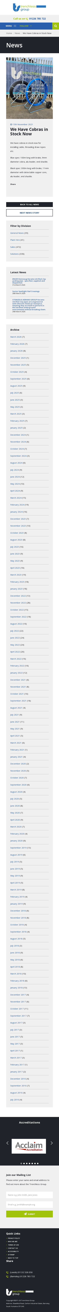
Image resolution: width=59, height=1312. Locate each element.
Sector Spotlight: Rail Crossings (26, 291)
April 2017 (15, 1050)
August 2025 (16, 385)
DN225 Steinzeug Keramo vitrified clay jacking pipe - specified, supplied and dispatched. (29, 281)
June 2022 (15, 637)
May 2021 (15, 728)
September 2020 (18, 784)
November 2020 (18, 770)
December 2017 (18, 994)
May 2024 (15, 483)
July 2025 (14, 392)
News (17, 33)
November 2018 (18, 917)
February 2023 (17, 581)
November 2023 (18, 525)
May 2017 (15, 1043)
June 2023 (15, 553)
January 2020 (16, 840)
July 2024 (14, 469)
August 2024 (16, 462)
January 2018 (16, 987)
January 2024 (16, 511)
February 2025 (17, 420)
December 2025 (18, 357)
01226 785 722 (37, 18)
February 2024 (17, 504)
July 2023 (14, 546)
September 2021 (18, 700)
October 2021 (17, 693)
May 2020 (15, 812)
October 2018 (17, 924)
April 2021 (15, 735)
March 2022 (16, 658)
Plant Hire (15, 239)
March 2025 (16, 413)
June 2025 (15, 399)
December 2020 (18, 763)
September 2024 (18, 455)
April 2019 (15, 882)
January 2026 (16, 350)
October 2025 (17, 371)
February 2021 (17, 749)
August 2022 (16, 623)
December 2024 (18, 434)
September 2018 (18, 931)
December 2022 (18, 595)
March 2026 (16, 336)
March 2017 (16, 1057)
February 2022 (17, 665)
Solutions (14, 253)
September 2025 (18, 378)
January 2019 (16, 903)
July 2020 (14, 798)
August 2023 (16, 539)
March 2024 (16, 497)
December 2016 (18, 1078)
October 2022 (17, 609)
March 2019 (16, 889)
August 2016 (16, 1092)
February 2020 (17, 833)
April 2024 (15, 490)
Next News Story (29, 212)
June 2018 (15, 952)
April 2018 (15, 966)
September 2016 (18, 1085)
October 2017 (17, 1008)
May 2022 (15, 644)
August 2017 (16, 1022)
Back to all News (29, 204)
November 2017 (18, 1001)
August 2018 (16, 938)
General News (17, 233)
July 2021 (14, 714)
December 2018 (18, 910)
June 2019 (15, 868)
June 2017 (15, 1036)
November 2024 (18, 441)
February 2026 (17, 343)
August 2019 (16, 854)
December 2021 (18, 679)
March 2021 (16, 742)
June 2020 (15, 805)
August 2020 (16, 791)
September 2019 (18, 847)
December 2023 (18, 518)
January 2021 (16, 756)
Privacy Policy (14, 1238)
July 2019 (14, 861)
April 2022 (15, 651)
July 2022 (14, 630)
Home (9, 33)
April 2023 (15, 567)
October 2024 (17, 448)
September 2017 (18, 1015)
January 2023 (16, 588)
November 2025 (18, 364)
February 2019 (17, 896)
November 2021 (18, 686)
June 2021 (15, 721)
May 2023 (15, 560)
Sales (12, 247)
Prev (7, 1143)
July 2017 (14, 1029)
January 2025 (16, 427)
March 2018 (16, 973)
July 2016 (14, 1099)
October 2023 (17, 532)
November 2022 (18, 602)
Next (51, 1143)
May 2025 (15, 406)
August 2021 (16, 707)
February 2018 (17, 980)
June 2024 (15, 476)
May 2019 (15, 875)
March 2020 (16, 826)
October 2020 (17, 777)
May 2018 (15, 959)
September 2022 (18, 616)
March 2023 (16, 574)
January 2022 (16, 672)
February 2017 (17, 1064)
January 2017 (16, 1071)
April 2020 (15, 819)
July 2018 (14, 945)
